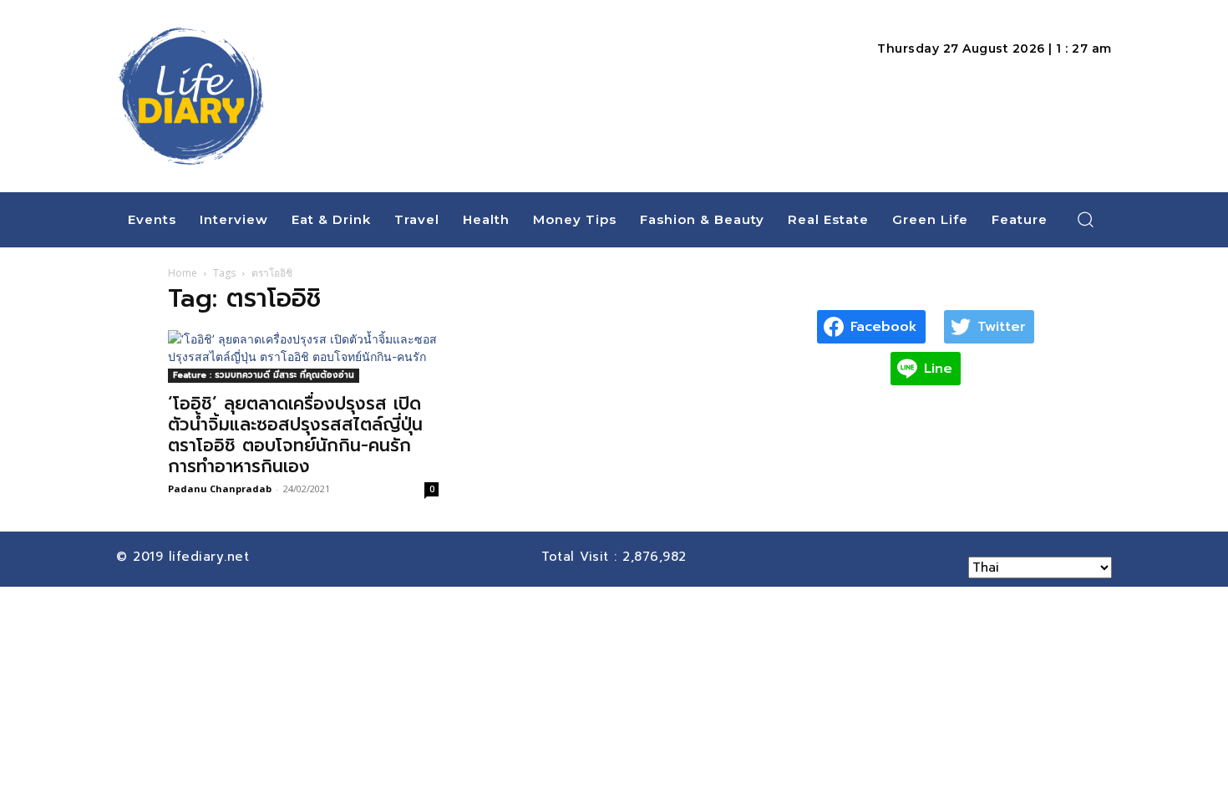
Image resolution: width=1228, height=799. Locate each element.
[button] (1086, 219)
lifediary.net (212, 556)
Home (182, 273)
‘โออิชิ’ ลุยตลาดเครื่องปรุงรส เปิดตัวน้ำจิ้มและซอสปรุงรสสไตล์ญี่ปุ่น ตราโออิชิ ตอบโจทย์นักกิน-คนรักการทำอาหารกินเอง (295, 435)
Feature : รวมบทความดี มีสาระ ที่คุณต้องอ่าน (263, 375)
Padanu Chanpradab (219, 488)
